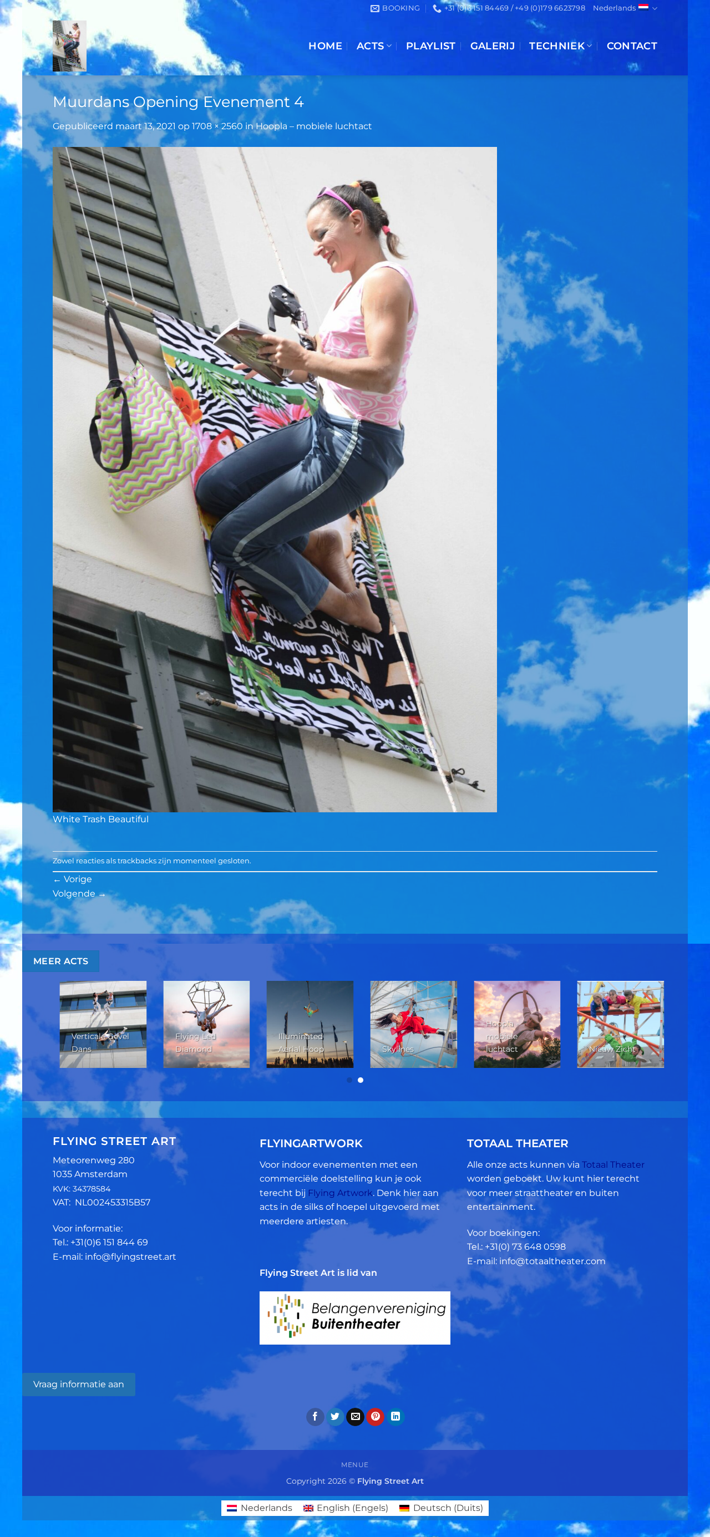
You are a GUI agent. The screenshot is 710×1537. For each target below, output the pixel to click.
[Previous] (71, 1033)
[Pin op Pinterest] (375, 1417)
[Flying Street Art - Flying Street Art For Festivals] (140, 46)
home (325, 46)
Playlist (431, 46)
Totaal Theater (613, 1164)
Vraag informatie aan (78, 1384)
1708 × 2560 (217, 126)
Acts (370, 46)
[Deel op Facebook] (315, 1417)
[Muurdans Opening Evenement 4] (275, 479)
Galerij (492, 46)
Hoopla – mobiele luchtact (314, 126)
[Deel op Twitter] (335, 1417)
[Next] (639, 1033)
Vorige (72, 879)
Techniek (557, 46)
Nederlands (614, 8)
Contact (632, 46)
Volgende (79, 893)
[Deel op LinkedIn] (396, 1417)
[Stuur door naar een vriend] (355, 1417)
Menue (355, 1464)
